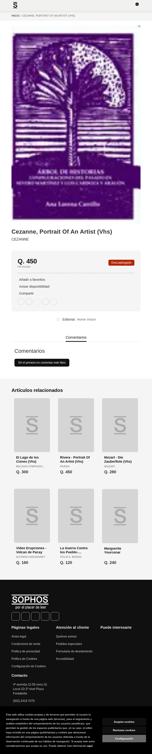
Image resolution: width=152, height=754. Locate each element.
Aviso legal (18, 636)
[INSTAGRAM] (35, 616)
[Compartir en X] (29, 301)
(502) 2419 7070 (24, 700)
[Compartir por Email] (45, 301)
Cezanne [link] (20, 239)
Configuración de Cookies (28, 666)
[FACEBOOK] (15, 616)
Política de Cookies (24, 658)
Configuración (124, 738)
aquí (90, 745)
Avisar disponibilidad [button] (34, 286)
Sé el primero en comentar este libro (42, 362)
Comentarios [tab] (76, 337)
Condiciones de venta (25, 643)
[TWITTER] (25, 616)
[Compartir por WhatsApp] (37, 301)
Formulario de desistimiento (74, 651)
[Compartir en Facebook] (21, 301)
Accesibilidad (65, 658)
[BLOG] (55, 616)
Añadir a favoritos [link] (32, 279)
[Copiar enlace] (53, 301)
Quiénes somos (66, 636)
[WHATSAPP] (45, 616)
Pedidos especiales (69, 643)
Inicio (15, 15)
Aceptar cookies (124, 721)
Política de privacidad (25, 651)
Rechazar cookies (124, 730)
